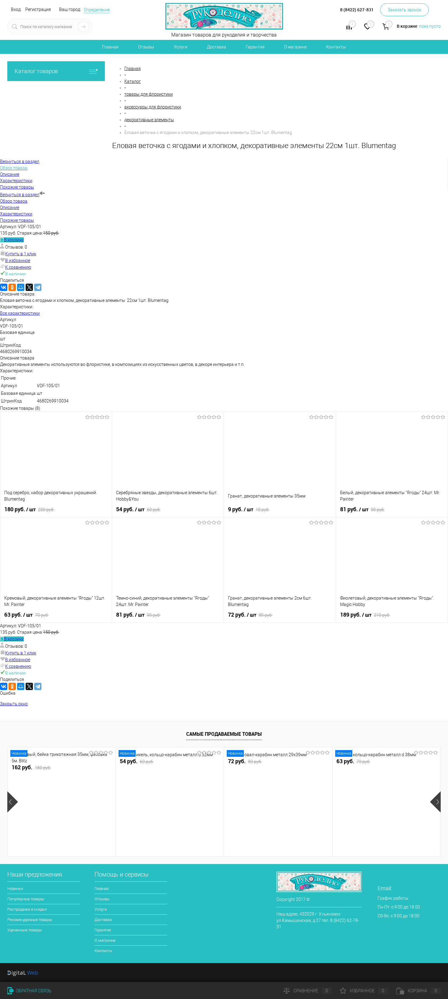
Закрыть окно (14, 703)
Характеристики (16, 213)
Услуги (180, 46)
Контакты (336, 46)
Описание (9, 207)
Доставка (216, 46)
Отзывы (146, 46)
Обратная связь (33, 990)
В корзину (14, 239)
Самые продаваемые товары (224, 734)
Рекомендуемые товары (29, 919)
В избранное (17, 260)
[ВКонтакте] (3, 287)
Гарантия (255, 46)
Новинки (15, 888)
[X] (29, 287)
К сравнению (18, 267)
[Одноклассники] (12, 287)
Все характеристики (20, 313)
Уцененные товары (24, 930)
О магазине (295, 46)
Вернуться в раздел (19, 194)
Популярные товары (25, 899)
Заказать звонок (404, 9)
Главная (110, 46)
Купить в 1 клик (20, 253)
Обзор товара (13, 201)
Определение (97, 9)
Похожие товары (17, 220)
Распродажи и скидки (27, 909)
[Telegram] (37, 287)
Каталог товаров (36, 71)
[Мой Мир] (20, 287)
